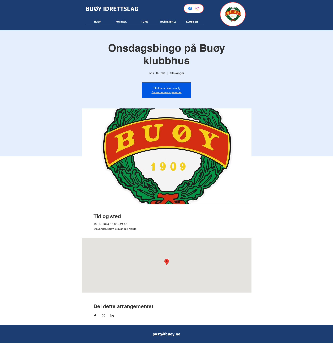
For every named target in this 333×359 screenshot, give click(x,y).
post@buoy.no (167, 334)
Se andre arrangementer (167, 92)
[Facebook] (190, 8)
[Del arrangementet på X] (103, 315)
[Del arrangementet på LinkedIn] (112, 315)
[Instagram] (197, 8)
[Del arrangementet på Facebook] (95, 315)
